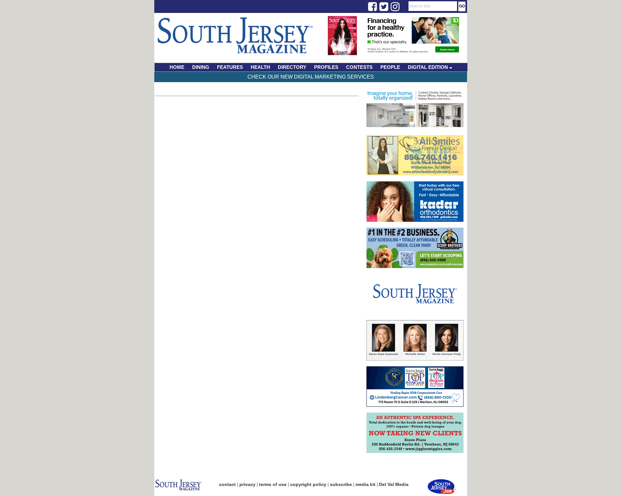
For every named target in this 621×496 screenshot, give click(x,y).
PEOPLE (390, 67)
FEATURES (230, 67)
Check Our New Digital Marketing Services (310, 77)
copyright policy (308, 484)
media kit (365, 484)
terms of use (273, 484)
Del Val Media (394, 484)
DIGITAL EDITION (428, 67)
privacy (247, 484)
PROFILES (326, 67)
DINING (200, 67)
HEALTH (260, 67)
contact (227, 484)
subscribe (341, 484)
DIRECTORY (292, 67)
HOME (176, 67)
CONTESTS (359, 67)
